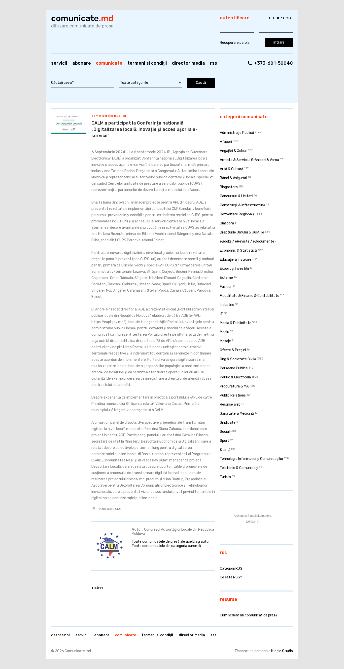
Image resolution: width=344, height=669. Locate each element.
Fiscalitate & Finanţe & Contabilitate (249, 296)
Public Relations (233, 395)
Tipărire (97, 587)
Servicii (59, 63)
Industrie (227, 305)
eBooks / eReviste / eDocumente (247, 241)
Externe (226, 278)
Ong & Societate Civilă (238, 359)
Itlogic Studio (282, 651)
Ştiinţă (225, 450)
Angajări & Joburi (233, 151)
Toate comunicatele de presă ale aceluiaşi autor (171, 541)
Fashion (226, 287)
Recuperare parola (235, 43)
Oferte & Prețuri (233, 350)
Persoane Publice (234, 368)
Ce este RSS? (231, 577)
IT (221, 314)
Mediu (224, 332)
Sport (224, 441)
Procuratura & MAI (234, 386)
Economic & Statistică (238, 250)
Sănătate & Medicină (237, 413)
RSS (213, 63)
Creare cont (281, 18)
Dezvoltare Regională (237, 214)
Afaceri (226, 142)
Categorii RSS (231, 568)
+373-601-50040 (273, 63)
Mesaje (225, 341)
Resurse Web (230, 404)
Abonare (81, 63)
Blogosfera (229, 187)
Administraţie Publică (108, 115)
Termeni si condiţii (147, 63)
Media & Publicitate (235, 323)
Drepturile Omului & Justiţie (242, 232)
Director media (188, 63)
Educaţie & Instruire (235, 259)
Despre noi (60, 635)
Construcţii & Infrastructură (242, 205)
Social (225, 431)
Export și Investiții (234, 268)
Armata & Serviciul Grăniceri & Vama (249, 160)
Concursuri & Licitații (236, 196)
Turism (225, 477)
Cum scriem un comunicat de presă (248, 615)
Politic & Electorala (235, 377)
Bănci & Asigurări (233, 178)
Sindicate (227, 422)
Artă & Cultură (231, 169)
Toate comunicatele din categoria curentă (166, 546)
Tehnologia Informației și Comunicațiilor (251, 459)
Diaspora (227, 223)
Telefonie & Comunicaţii (239, 468)
